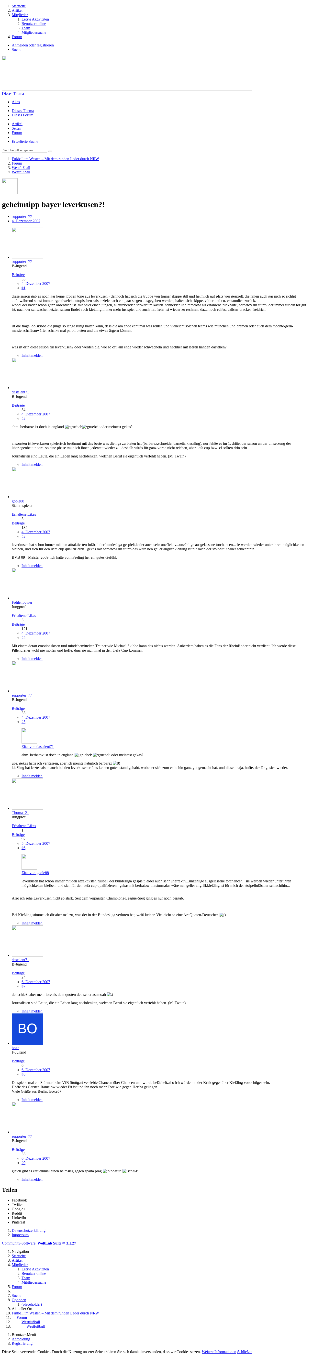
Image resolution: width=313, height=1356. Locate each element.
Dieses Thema (13, 93)
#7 (23, 986)
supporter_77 (22, 216)
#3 (23, 536)
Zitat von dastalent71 (38, 747)
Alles (16, 102)
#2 (23, 418)
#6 (23, 848)
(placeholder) (32, 1304)
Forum (17, 133)
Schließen (244, 1352)
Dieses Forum (22, 115)
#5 (23, 722)
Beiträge (18, 275)
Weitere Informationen (219, 1352)
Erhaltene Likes (24, 514)
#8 (23, 1074)
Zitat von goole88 (35, 873)
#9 (23, 1163)
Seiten (16, 128)
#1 (23, 288)
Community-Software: (39, 1243)
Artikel (17, 124)
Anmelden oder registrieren (33, 45)
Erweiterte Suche (25, 141)
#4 (23, 637)
